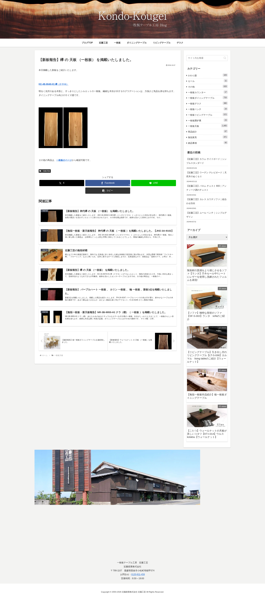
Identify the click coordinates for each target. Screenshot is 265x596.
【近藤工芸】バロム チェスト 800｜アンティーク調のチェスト (206, 188)
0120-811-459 (138, 574)
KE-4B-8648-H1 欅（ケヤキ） (53, 84)
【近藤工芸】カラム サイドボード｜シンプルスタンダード (206, 161)
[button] (107, 190)
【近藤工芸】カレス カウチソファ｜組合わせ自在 (206, 201)
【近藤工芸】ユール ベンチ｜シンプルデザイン (206, 215)
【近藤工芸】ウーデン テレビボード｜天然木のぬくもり (206, 174)
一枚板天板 (46, 171)
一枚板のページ (64, 160)
